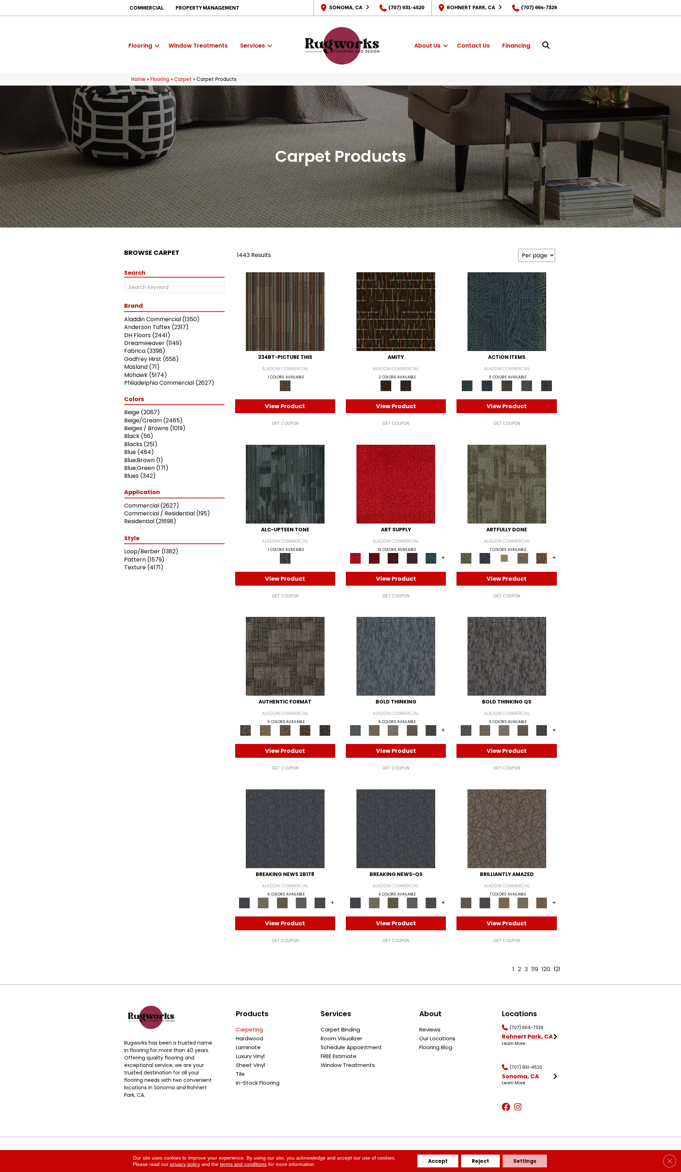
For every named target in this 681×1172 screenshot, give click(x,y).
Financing (516, 46)
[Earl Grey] (527, 385)
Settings (524, 1161)
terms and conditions (243, 1164)
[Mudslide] (285, 311)
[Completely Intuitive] (503, 902)
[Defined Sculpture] (265, 730)
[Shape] (395, 656)
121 (557, 969)
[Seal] (430, 730)
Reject (480, 1161)
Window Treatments (198, 46)
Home (138, 79)
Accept (438, 1161)
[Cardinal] (395, 483)
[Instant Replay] (301, 902)
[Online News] (285, 828)
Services (252, 46)
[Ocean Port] (487, 385)
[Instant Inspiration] (541, 902)
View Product (285, 406)
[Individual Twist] (285, 730)
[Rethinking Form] (305, 730)
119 (534, 969)
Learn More (513, 1043)
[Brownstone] (507, 385)
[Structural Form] (325, 730)
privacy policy (185, 1164)
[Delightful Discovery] (506, 483)
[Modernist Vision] (503, 557)
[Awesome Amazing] (522, 557)
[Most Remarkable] (485, 557)
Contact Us (473, 46)
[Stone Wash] (430, 557)
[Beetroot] (393, 557)
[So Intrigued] (506, 828)
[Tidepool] (506, 311)
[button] (157, 46)
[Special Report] (282, 902)
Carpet (183, 79)
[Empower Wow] (522, 902)
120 (546, 969)
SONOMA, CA (345, 7)
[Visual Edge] (285, 656)
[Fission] (412, 730)
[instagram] (519, 1107)
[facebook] (507, 1107)
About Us (427, 46)
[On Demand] (320, 902)
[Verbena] (412, 557)
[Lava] (393, 730)
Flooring (140, 46)
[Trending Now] (263, 902)
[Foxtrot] (285, 483)
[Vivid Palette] (541, 557)
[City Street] (546, 385)
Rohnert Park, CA (471, 7)
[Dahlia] (374, 557)
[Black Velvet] (406, 385)
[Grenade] (374, 730)
